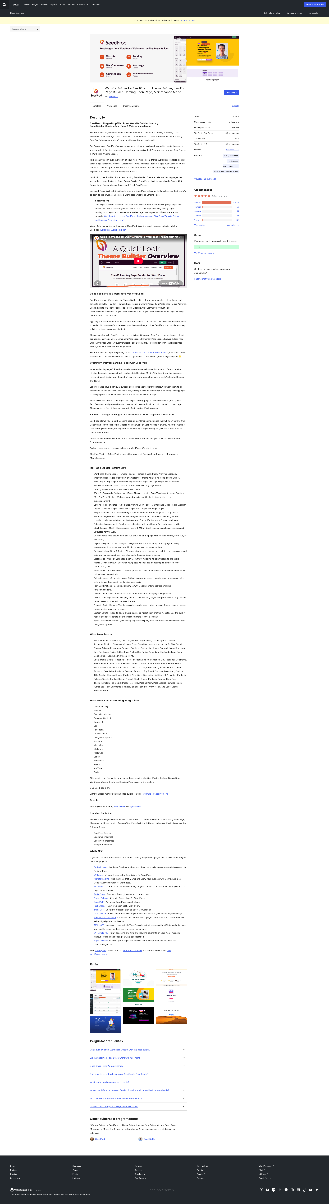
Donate (201, 1174)
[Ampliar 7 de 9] (183, 972)
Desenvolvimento (131, 106)
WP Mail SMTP (101, 886)
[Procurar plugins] (37, 29)
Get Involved (202, 1166)
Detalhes (97, 106)
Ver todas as (233, 225)
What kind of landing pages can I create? (109, 1082)
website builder (232, 171)
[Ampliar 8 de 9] (183, 991)
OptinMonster (100, 867)
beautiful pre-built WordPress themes (150, 352)
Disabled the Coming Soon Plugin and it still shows (114, 1106)
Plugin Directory (17, 13)
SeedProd (113, 96)
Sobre (13, 1166)
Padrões (76, 1178)
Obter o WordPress (315, 4)
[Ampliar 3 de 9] (117, 1019)
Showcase (76, 1166)
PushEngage (100, 906)
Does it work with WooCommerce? (106, 1066)
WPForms (98, 875)
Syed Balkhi (135, 806)
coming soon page (231, 156)
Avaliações (112, 106)
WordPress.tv (141, 1178)
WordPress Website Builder (113, 230)
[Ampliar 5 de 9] (150, 991)
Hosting (13, 1174)
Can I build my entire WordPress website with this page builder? (120, 1050)
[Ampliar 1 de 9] (117, 972)
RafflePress (99, 894)
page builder (219, 171)
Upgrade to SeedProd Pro (155, 794)
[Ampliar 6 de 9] (150, 1010)
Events (200, 1170)
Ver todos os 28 (232, 150)
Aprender (139, 1166)
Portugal (38, 1190)
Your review (199, 225)
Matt (262, 1170)
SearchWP (99, 902)
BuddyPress (265, 1178)
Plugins (75, 1174)
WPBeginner (100, 950)
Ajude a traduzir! (188, 20)
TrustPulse (99, 909)
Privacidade (15, 1178)
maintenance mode (230, 166)
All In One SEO (101, 913)
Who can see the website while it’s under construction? (116, 1098)
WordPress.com (267, 1166)
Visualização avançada (205, 179)
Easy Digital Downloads (105, 917)
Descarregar (231, 92)
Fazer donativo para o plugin (207, 279)
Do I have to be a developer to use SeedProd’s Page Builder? (119, 1074)
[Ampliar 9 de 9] (183, 1010)
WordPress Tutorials (132, 950)
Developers (140, 1174)
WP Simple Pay (101, 933)
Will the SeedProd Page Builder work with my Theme (115, 1058)
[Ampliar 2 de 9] (117, 997)
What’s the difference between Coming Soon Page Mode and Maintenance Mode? (129, 1090)
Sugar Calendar (101, 940)
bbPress (263, 1174)
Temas (75, 1170)
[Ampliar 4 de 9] (150, 972)
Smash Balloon (101, 898)
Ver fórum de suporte (204, 253)
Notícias (13, 1170)
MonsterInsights (101, 879)
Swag (200, 1178)
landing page (233, 161)
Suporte (235, 106)
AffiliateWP (99, 925)
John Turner (119, 806)
